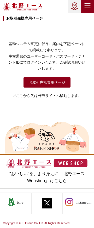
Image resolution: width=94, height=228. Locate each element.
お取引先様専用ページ (47, 82)
